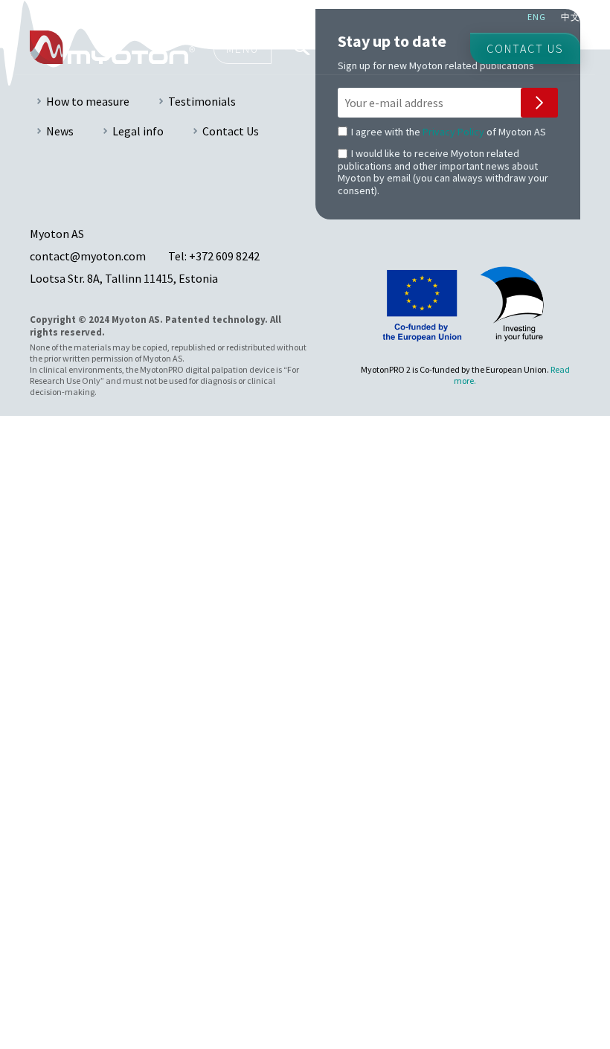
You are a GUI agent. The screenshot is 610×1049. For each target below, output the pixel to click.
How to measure (87, 101)
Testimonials (202, 101)
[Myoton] (112, 47)
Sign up (539, 103)
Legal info (138, 130)
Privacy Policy (453, 131)
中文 (570, 16)
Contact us (525, 48)
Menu (242, 48)
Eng (536, 16)
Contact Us (230, 130)
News (60, 130)
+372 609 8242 (224, 255)
